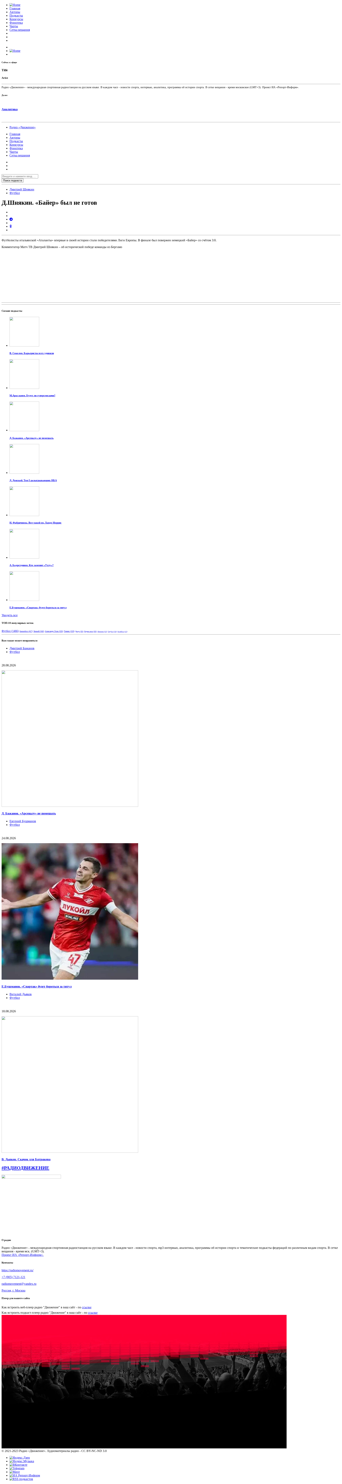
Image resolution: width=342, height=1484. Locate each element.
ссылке (86, 1307)
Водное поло (90, 631)
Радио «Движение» (23, 127)
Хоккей (38, 631)
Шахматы (102, 631)
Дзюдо (79, 631)
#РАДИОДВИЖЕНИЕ (25, 1168)
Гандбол (112, 631)
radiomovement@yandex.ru (19, 1283)
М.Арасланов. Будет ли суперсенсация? (32, 395)
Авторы (15, 12)
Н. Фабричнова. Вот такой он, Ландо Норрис (36, 522)
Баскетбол (26, 631)
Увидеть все (10, 615)
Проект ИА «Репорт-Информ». (23, 1255)
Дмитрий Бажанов (22, 648)
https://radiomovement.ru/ (17, 1270)
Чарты (14, 26)
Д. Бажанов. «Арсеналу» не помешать (32, 438)
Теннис (69, 631)
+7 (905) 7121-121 (13, 1277)
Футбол (15, 193)
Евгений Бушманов (23, 821)
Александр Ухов (54, 631)
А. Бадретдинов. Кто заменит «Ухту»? (32, 565)
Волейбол (122, 631)
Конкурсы (16, 19)
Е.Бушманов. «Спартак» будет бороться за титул (38, 607)
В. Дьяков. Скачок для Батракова (26, 1159)
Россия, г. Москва (13, 1290)
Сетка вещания (20, 29)
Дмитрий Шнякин (22, 189)
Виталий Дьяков (21, 994)
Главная (15, 8)
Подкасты (16, 15)
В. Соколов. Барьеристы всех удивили (32, 353)
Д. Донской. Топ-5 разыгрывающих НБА (33, 480)
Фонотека (16, 22)
